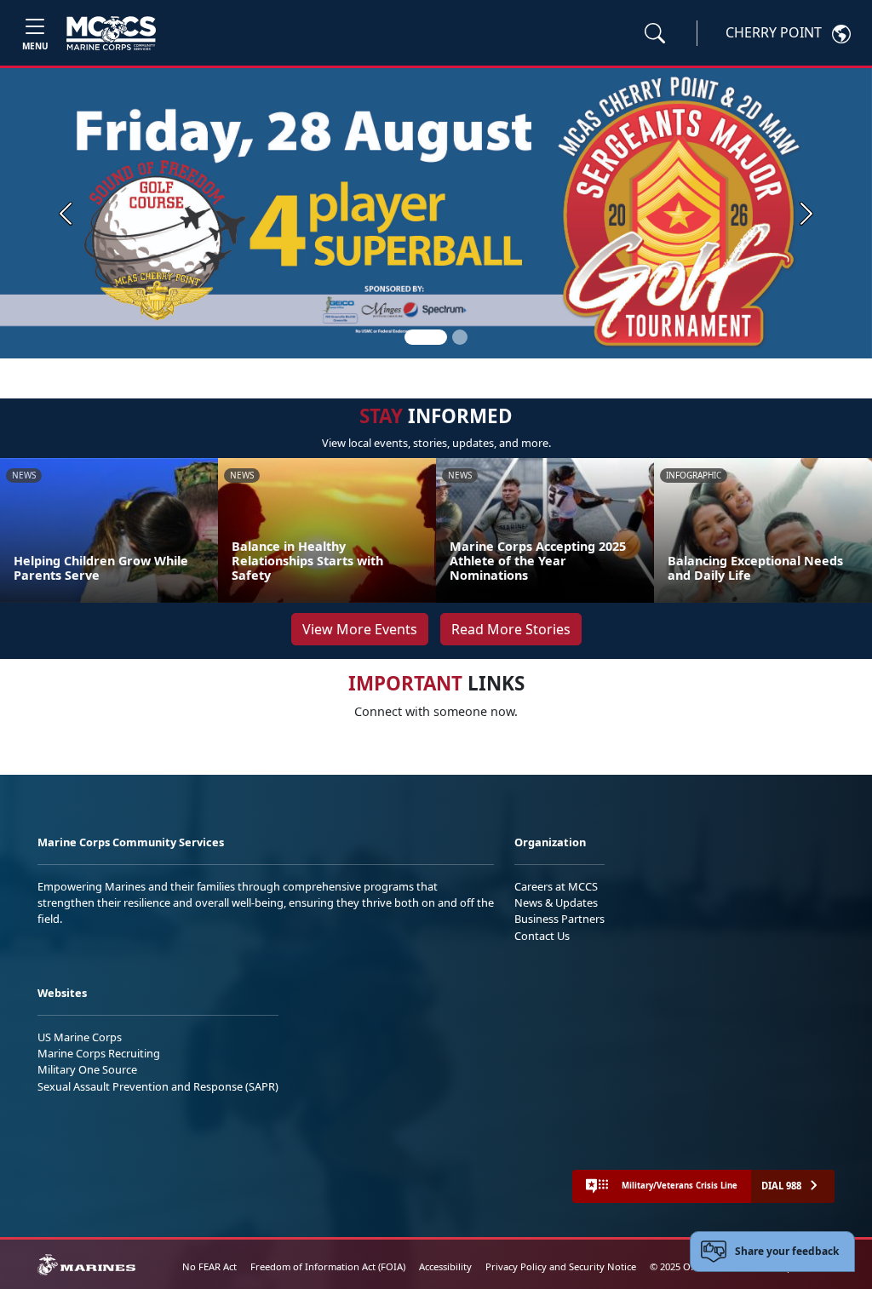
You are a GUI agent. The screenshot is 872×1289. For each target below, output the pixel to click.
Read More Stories (511, 629)
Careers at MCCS (556, 886)
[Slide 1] (425, 337)
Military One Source (87, 1069)
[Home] (111, 33)
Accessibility (445, 1266)
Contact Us (542, 935)
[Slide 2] (460, 337)
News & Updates (556, 902)
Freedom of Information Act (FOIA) (327, 1266)
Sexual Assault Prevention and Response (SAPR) (157, 1086)
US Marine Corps (79, 1037)
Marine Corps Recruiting (98, 1053)
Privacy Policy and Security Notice (560, 1266)
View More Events (359, 629)
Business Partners (559, 918)
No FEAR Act (209, 1266)
